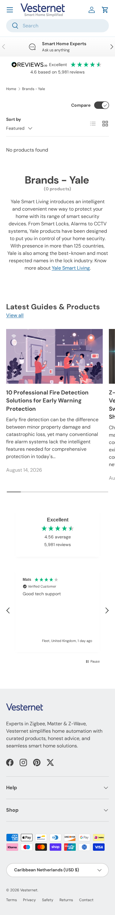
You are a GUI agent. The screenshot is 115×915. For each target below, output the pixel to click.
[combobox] (57, 25)
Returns (66, 899)
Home (11, 88)
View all (15, 315)
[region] (57, 611)
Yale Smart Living (71, 268)
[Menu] (10, 10)
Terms (11, 899)
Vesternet (28, 890)
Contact (86, 899)
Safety (47, 899)
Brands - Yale (33, 88)
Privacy (29, 899)
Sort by (13, 119)
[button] (105, 10)
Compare (80, 105)
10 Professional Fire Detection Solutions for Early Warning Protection (47, 401)
